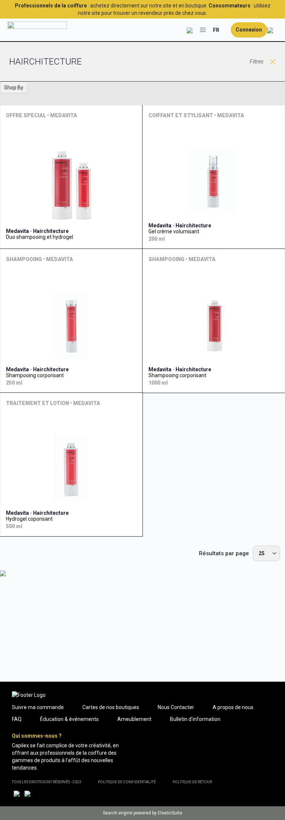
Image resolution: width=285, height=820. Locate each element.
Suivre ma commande (38, 707)
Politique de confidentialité (127, 782)
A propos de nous (233, 707)
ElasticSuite (170, 813)
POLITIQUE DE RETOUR (192, 782)
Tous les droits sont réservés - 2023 (46, 782)
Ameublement (134, 719)
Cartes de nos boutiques (110, 707)
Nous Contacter (176, 707)
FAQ (17, 719)
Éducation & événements (69, 719)
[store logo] (37, 30)
